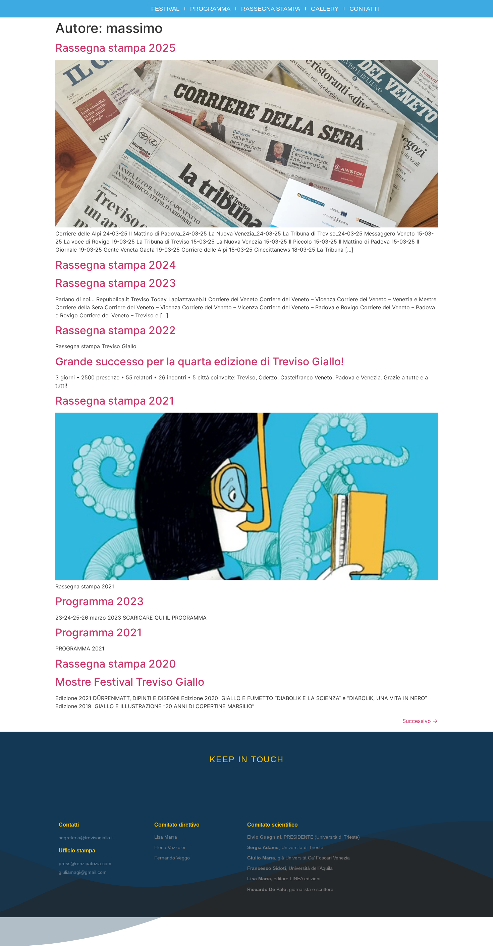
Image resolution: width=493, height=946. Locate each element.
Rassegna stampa (270, 8)
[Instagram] (423, 8)
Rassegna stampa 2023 (115, 283)
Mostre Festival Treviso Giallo (129, 681)
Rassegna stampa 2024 (115, 264)
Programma (210, 8)
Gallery (325, 8)
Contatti (364, 8)
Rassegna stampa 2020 (115, 663)
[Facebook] (411, 8)
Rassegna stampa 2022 (115, 330)
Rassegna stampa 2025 (115, 47)
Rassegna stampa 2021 (114, 400)
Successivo (420, 721)
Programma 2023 (99, 601)
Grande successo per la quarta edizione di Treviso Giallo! (199, 361)
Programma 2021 (98, 632)
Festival (165, 8)
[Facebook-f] (236, 775)
